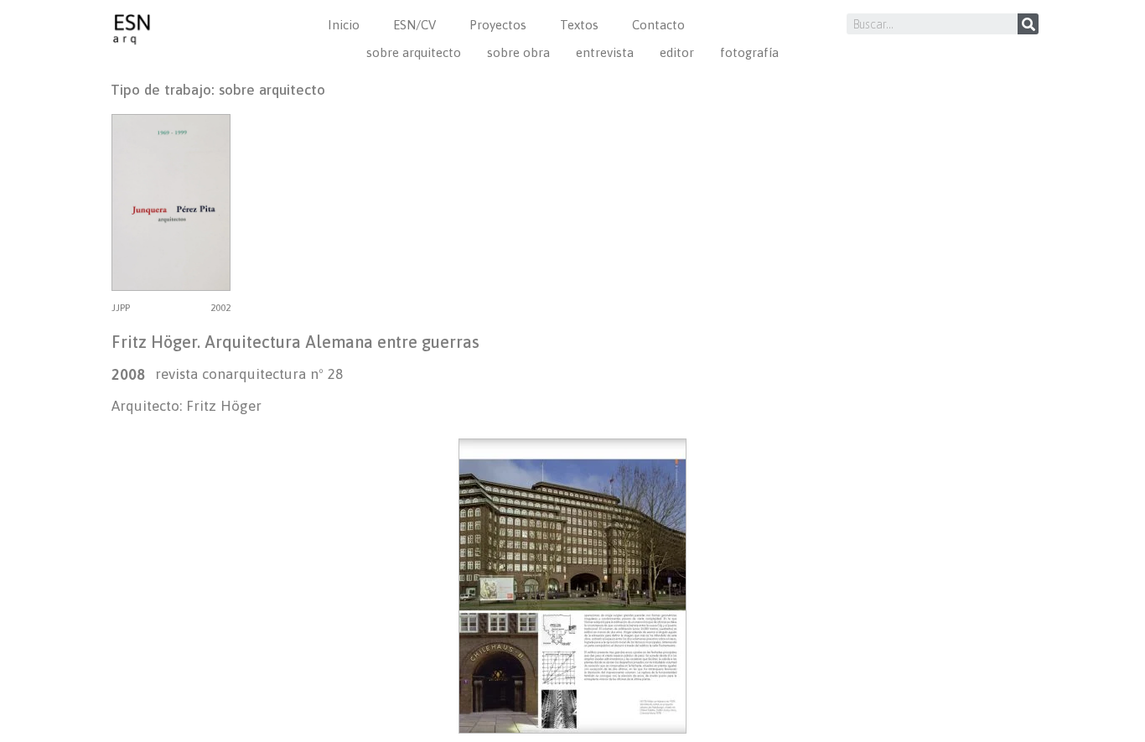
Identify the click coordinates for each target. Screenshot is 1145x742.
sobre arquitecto (413, 52)
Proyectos (497, 25)
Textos (579, 25)
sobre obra (518, 52)
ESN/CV (414, 25)
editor (677, 52)
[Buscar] (1028, 23)
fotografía (749, 52)
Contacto (658, 25)
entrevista (605, 52)
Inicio (344, 25)
